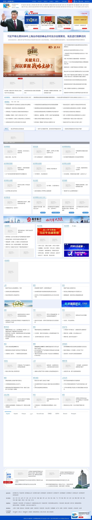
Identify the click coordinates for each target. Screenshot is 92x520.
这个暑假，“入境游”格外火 (53, 185)
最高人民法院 (43, 512)
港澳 (41, 5)
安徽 (38, 498)
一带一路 (75, 6)
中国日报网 (27, 508)
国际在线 (22, 508)
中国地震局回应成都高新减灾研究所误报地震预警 (46, 104)
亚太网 (79, 6)
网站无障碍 (64, 1)
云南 (73, 498)
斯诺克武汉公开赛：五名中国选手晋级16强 (74, 405)
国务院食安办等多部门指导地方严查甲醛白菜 (16, 350)
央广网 (57, 508)
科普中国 (72, 503)
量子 (61, 5)
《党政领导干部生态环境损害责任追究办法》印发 (76, 53)
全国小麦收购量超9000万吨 (12, 346)
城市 (55, 6)
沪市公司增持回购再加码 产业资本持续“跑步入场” (75, 384)
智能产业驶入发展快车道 (69, 288)
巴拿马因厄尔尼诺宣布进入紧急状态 (71, 111)
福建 (41, 498)
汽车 (25, 6)
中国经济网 (41, 508)
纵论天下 (40, 255)
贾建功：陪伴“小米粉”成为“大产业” (19, 115)
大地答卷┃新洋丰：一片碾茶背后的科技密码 (16, 353)
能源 (59, 6)
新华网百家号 (82, 493)
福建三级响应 (82, 76)
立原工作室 (72, 212)
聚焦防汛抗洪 (55, 250)
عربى (31, 413)
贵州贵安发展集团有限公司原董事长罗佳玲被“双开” (46, 111)
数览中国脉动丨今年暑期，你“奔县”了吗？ (74, 350)
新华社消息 (41, 253)
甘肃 (81, 498)
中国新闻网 (70, 508)
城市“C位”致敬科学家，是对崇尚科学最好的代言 (49, 129)
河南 (49, 498)
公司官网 (14, 5)
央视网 (31, 508)
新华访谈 (35, 146)
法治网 (80, 508)
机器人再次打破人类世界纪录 (12, 371)
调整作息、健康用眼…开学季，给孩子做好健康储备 (46, 115)
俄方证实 (86, 92)
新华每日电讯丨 (9, 239)
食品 (27, 6)
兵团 (26, 500)
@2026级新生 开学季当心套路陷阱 (43, 191)
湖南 (54, 498)
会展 (61, 6)
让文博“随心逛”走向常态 (11, 191)
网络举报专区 (87, 1)
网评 (39, 5)
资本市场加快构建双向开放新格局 (72, 380)
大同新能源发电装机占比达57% (13, 384)
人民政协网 (75, 508)
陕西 (78, 498)
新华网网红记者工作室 (39, 197)
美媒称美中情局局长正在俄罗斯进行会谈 (73, 92)
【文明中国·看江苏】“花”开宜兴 (42, 336)
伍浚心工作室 (85, 212)
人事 (32, 5)
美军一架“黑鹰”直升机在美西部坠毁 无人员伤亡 (74, 115)
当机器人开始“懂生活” (52, 168)
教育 (54, 5)
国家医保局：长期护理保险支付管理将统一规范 (75, 67)
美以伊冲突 (51, 255)
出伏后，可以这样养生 (69, 320)
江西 (43, 498)
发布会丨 (66, 62)
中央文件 (87, 5)
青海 (84, 498)
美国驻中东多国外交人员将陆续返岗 (75, 88)
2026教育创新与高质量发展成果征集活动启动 (45, 291)
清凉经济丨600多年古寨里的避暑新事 (73, 353)
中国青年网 (36, 508)
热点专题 (39, 226)
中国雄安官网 (44, 503)
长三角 (32, 500)
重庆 (65, 498)
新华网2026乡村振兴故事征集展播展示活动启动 (75, 346)
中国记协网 (61, 503)
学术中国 (41, 6)
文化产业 (87, 6)
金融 (22, 6)
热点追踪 (35, 180)
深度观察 (7, 226)
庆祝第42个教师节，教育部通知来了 (43, 288)
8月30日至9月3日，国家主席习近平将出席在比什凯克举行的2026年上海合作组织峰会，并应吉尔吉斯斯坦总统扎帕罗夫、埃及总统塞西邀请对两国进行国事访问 (46, 40)
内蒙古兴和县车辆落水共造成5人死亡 (43, 118)
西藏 (76, 498)
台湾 (43, 5)
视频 (77, 5)
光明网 (61, 508)
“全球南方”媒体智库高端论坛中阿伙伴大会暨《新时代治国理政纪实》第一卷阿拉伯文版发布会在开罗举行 (35, 474)
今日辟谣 (37, 333)
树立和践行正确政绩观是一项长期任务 (76, 58)
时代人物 (52, 248)
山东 (46, 498)
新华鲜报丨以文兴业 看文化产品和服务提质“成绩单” (18, 236)
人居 (34, 361)
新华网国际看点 (66, 146)
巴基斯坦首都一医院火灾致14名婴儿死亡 (73, 118)
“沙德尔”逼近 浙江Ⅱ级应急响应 (71, 76)
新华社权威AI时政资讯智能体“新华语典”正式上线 (57, 480)
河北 (19, 498)
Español (16, 413)
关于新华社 (34, 1)
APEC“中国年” (56, 245)
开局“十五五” (41, 245)
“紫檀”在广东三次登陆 (83, 74)
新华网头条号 (75, 493)
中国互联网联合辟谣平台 (53, 503)
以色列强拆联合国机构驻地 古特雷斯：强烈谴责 (74, 108)
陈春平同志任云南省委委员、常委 (13, 288)
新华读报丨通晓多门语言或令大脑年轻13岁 (44, 122)
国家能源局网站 (78, 503)
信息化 (33, 6)
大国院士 (58, 248)
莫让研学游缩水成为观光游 (17, 129)
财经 (36, 5)
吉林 (27, 498)
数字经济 (37, 6)
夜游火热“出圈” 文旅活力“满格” (42, 380)
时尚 (68, 6)
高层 (27, 5)
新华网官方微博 (36, 493)
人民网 (14, 508)
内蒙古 (19, 500)
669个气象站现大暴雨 (72, 74)
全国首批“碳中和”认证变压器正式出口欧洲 (16, 122)
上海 (30, 498)
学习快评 (36, 28)
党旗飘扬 (40, 248)
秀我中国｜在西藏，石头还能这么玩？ (73, 333)
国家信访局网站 (16, 505)
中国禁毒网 (22, 505)
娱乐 (66, 6)
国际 (34, 5)
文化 (65, 5)
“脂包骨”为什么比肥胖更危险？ (71, 191)
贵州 (70, 498)
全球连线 (51, 5)
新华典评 (47, 253)
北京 (14, 498)
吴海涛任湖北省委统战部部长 (12, 291)
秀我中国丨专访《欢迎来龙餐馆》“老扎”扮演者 (17, 244)
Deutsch (65, 413)
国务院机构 (25, 512)
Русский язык (40, 413)
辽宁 (24, 498)
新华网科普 (7, 197)
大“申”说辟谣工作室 (55, 212)
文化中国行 (46, 248)
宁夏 (14, 500)
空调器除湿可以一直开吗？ (11, 208)
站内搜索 (81, 1)
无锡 (29, 500)
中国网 (17, 508)
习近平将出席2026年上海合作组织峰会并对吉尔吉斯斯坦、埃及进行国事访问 (46, 36)
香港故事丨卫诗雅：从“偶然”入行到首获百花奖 (17, 242)
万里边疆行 (41, 250)
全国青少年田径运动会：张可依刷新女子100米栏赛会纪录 (82, 399)
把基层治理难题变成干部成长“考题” (73, 129)
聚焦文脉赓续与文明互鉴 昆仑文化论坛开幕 (25, 484)
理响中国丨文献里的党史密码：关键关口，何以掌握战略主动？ (29, 75)
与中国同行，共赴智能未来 (41, 174)
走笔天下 (58, 253)
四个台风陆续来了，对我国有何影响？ (44, 157)
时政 (30, 5)
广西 (59, 498)
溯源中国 (51, 6)
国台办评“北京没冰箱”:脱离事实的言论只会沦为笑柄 (76, 71)
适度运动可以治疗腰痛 (81, 315)
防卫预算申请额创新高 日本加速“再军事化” (74, 157)
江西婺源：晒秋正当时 (9, 142)
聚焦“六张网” (48, 245)
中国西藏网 (52, 508)
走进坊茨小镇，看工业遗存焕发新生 (72, 371)
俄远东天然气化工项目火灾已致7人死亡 (22, 97)
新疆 (16, 500)
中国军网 (65, 508)
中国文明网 (20, 503)
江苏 (33, 498)
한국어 (57, 413)
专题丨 (65, 58)
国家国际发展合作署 (36, 503)
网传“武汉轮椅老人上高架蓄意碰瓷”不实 (49, 333)
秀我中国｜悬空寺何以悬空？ (71, 336)
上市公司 (83, 6)
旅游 (57, 6)
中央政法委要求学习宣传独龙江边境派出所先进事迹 (18, 104)
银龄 (48, 6)
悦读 (70, 6)
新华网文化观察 (66, 163)
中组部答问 (66, 55)
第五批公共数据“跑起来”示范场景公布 (73, 291)
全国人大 (20, 512)
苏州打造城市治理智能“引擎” (20, 239)
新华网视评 (7, 146)
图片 (79, 5)
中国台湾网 (47, 508)
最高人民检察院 (50, 512)
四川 (68, 498)
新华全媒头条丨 (22, 230)
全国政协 (30, 512)
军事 (72, 5)
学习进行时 (23, 5)
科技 (56, 5)
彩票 (63, 6)
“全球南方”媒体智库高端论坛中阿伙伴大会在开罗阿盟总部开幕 (67, 473)
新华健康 (64, 180)
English (8, 413)
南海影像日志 (48, 250)
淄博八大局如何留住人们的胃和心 (22, 118)
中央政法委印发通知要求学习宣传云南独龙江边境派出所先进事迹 (72, 97)
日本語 (49, 413)
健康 (70, 5)
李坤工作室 (43, 212)
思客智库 (46, 5)
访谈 (74, 5)
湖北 (51, 498)
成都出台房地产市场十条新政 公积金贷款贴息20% (47, 371)
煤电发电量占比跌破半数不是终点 (13, 380)
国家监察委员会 (36, 512)
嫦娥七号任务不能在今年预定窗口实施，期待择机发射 (68, 208)
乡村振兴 (45, 6)
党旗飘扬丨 (8, 115)
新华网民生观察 (8, 180)
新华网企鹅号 (15, 495)
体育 (63, 5)
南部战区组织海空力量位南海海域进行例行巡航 (75, 84)
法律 (84, 5)
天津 (16, 498)
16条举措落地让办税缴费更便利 (42, 329)
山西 (22, 498)
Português (73, 413)
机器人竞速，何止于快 (10, 157)
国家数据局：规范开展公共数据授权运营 (15, 108)
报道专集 (84, 13)
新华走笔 (52, 253)
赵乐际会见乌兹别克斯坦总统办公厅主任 (73, 50)
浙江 (35, 498)
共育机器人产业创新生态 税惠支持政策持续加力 (17, 111)
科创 (58, 5)
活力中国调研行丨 (10, 118)
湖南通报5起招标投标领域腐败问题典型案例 (44, 97)
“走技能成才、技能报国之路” (80, 25)
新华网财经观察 (8, 163)
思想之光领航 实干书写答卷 (47, 25)
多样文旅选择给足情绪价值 (41, 387)
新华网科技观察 (37, 163)
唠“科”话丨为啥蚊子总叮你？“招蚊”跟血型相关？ (17, 247)
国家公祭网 (67, 503)
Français (24, 413)
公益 (72, 6)
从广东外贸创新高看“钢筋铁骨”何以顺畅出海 (16, 174)
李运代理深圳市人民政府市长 (12, 295)
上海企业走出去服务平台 (31, 505)
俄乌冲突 (46, 255)
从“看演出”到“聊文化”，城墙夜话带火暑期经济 (75, 329)
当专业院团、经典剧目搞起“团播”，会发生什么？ (75, 174)
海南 (62, 498)
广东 (57, 498)
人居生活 (30, 6)
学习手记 (84, 28)
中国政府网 (15, 503)
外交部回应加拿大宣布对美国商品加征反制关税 (75, 80)
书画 (68, 5)
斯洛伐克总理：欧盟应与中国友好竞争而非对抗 (74, 104)
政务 (81, 5)
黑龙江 (23, 500)
